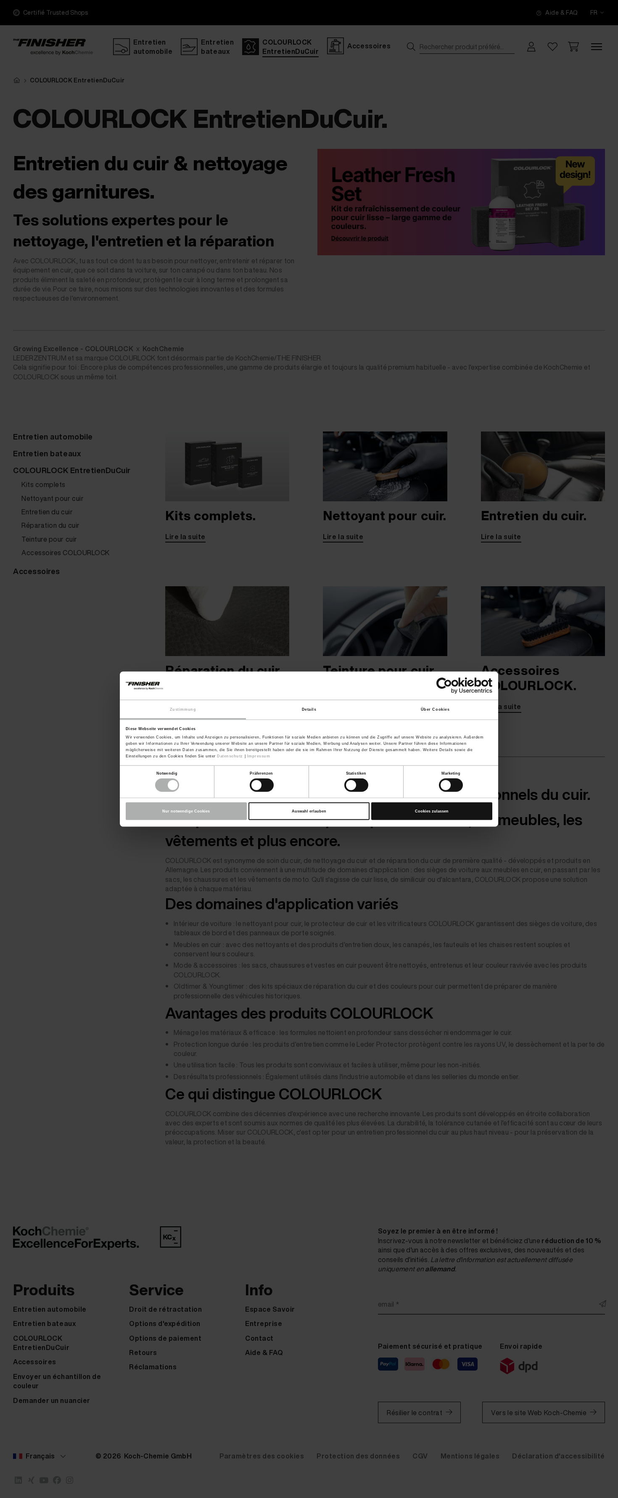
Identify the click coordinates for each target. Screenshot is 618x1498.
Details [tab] (309, 709)
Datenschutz (230, 756)
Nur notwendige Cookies (186, 811)
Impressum (258, 756)
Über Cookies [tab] (435, 709)
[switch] (262, 785)
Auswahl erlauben (309, 811)
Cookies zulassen (432, 811)
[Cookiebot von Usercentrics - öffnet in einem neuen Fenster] (455, 686)
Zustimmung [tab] (183, 709)
